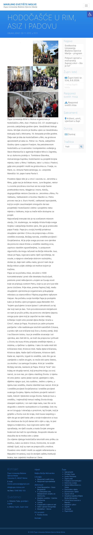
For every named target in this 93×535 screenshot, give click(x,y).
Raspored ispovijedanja (46, 481)
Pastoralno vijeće (71, 489)
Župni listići (69, 511)
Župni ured (69, 478)
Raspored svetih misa (45, 479)
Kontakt (38, 518)
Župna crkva (69, 494)
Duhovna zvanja (71, 483)
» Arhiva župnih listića (71, 85)
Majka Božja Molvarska (44, 473)
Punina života (42, 515)
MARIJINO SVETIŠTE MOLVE (20, 5)
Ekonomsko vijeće (71, 491)
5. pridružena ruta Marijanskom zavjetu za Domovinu (46, 494)
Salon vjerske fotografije (46, 507)
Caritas (40, 502)
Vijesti (37, 469)
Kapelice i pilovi (70, 504)
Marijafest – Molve (44, 509)
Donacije (68, 509)
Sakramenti (69, 472)
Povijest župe (70, 474)
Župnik (67, 507)
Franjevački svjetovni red (46, 504)
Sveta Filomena (70, 476)
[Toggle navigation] (86, 5)
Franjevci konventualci (73, 481)
